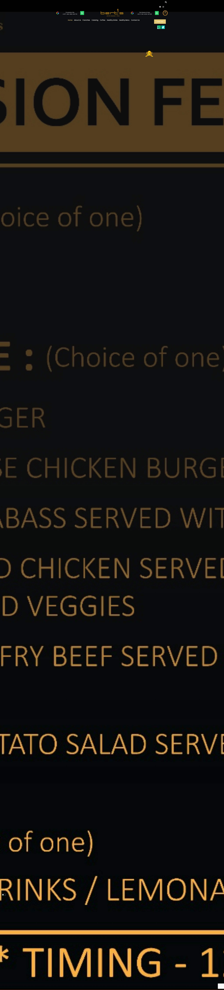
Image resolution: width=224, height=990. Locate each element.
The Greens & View (144, 12)
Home (70, 20)
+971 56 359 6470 (70, 14)
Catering (95, 20)
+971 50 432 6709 (144, 14)
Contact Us (135, 20)
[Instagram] (163, 6)
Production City (70, 12)
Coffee (102, 20)
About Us (77, 20)
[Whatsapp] (82, 13)
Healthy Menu (124, 20)
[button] (165, 2)
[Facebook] (160, 6)
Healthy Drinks (112, 20)
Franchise (86, 20)
